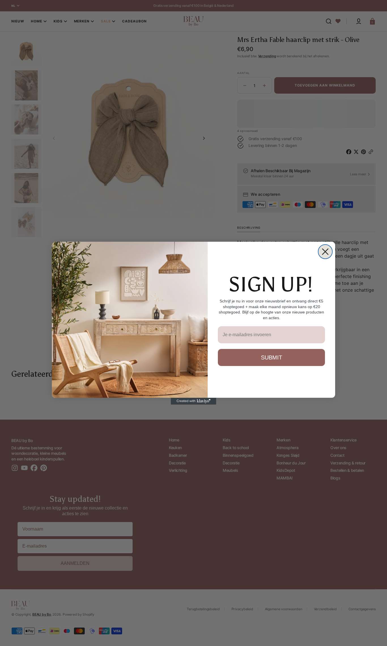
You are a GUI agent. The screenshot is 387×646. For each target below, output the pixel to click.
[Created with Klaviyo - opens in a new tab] (193, 401)
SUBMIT (271, 357)
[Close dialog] (325, 252)
